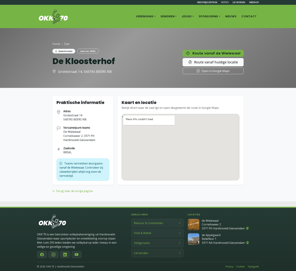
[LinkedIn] (65, 254)
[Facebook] (42, 254)
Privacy (229, 266)
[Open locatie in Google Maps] (247, 228)
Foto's (225, 2)
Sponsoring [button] (208, 16)
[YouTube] (77, 254)
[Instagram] (53, 254)
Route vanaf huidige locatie (215, 62)
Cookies (240, 266)
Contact (249, 16)
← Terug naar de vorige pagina (72, 191)
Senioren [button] (168, 16)
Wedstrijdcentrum (207, 2)
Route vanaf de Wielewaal (216, 53)
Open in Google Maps (215, 71)
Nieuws (231, 16)
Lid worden (239, 2)
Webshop (254, 2)
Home (56, 44)
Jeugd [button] (187, 16)
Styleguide (253, 266)
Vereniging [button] (144, 16)
